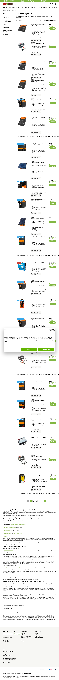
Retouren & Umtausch (7, 656)
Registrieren (37, 634)
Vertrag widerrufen (27, 673)
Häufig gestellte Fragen (7, 649)
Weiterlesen (18, 17)
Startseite (4, 10)
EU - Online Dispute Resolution (9, 661)
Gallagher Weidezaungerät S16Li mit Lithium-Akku (38, 81)
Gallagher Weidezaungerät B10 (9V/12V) (37, 301)
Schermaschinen (24, 634)
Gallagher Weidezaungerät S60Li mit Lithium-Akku (38, 62)
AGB (15, 673)
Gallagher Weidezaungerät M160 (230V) (37, 401)
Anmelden (18, 634)
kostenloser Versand (54, 62)
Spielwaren (23, 639)
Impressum (4, 673)
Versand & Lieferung (7, 655)
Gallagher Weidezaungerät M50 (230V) (37, 420)
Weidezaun (8, 10)
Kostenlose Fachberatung (8, 651)
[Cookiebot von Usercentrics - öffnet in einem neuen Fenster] (49, 330)
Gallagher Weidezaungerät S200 (37, 218)
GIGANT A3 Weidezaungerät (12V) (38, 43)
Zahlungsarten (6, 654)
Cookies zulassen (46, 349)
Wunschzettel (37, 636)
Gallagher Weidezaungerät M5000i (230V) (38, 181)
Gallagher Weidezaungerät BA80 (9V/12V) (37, 319)
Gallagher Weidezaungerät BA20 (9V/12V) (37, 100)
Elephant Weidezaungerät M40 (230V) (37, 263)
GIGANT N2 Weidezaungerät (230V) (38, 437)
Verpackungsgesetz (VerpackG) (9, 658)
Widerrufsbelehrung (20, 673)
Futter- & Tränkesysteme (26, 636)
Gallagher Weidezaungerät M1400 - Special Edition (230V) (38, 144)
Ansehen (53, 28)
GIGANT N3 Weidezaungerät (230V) (38, 456)
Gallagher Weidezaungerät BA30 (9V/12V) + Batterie (37, 200)
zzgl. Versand (54, 99)
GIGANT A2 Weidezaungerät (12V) (38, 355)
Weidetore (5, 536)
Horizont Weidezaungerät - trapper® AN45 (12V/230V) (38, 475)
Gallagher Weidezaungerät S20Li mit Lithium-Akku (38, 118)
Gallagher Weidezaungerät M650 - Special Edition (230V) (38, 382)
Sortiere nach (43, 20)
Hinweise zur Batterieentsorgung (9, 659)
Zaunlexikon (23, 641)
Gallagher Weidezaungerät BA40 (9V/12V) (37, 282)
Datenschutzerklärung (9, 637)
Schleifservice (5, 652)
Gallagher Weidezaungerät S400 (37, 162)
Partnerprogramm (6, 662)
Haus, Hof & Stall (24, 637)
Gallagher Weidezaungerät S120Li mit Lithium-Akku (38, 25)
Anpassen (29, 349)
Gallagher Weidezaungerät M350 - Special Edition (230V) (38, 237)
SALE (22, 640)
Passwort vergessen (39, 637)
